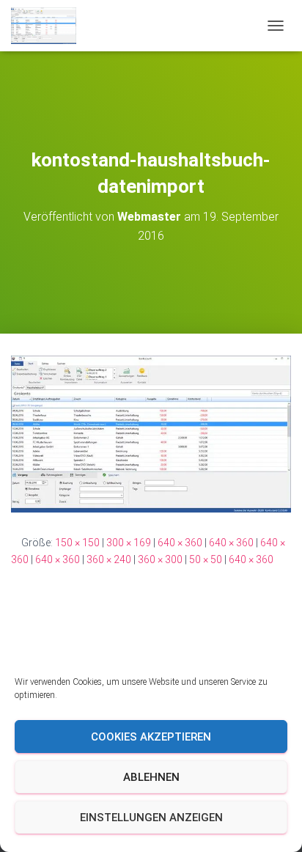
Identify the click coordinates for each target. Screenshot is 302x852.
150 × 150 (77, 542)
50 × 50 (205, 559)
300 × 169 (128, 542)
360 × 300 (160, 559)
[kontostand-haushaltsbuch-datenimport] (151, 433)
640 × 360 (180, 542)
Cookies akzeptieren (151, 736)
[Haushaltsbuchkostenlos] (49, 25)
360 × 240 (108, 559)
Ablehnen (151, 777)
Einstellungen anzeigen (151, 817)
